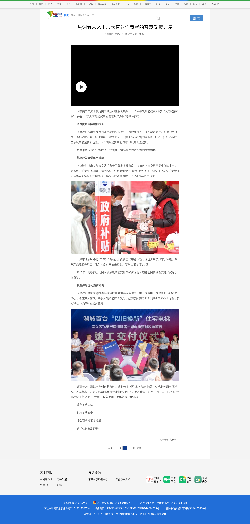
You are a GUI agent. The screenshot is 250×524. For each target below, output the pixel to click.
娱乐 (204, 4)
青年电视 (102, 4)
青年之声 (115, 4)
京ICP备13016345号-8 (75, 502)
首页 (32, 4)
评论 (59, 4)
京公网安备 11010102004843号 (114, 502)
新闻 (41, 4)
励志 (158, 4)
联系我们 (62, 479)
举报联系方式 (123, 479)
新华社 (142, 34)
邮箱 (59, 485)
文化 (167, 4)
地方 (195, 4)
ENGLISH (215, 4)
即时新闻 (82, 15)
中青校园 (147, 4)
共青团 (79, 4)
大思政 (90, 4)
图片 (50, 4)
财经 (68, 4)
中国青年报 (46, 479)
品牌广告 (44, 485)
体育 (186, 4)
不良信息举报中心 (97, 479)
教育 (136, 4)
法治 (127, 4)
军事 (177, 4)
